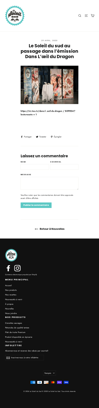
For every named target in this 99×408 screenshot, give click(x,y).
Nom (23, 162)
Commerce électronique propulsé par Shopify (21, 274)
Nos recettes (10, 294)
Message (26, 175)
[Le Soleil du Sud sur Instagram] (17, 268)
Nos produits (11, 290)
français (48, 373)
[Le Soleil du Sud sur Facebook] (8, 268)
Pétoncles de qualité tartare (17, 327)
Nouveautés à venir (13, 299)
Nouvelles (9, 308)
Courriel (55, 162)
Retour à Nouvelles (51, 229)
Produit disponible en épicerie (18, 337)
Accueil (8, 285)
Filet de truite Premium (15, 332)
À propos (9, 304)
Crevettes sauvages (13, 323)
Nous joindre (11, 313)
